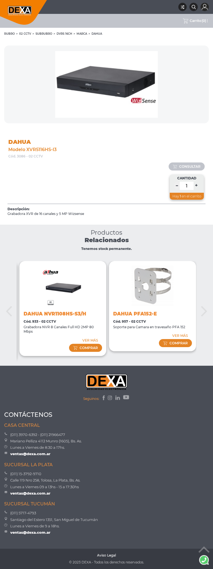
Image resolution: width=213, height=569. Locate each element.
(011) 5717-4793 (23, 513)
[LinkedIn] (118, 398)
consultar (190, 166)
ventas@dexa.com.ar (30, 454)
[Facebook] (103, 398)
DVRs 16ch (64, 34)
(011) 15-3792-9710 (25, 474)
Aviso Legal (106, 555)
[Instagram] (110, 398)
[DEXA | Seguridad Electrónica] (23, 12)
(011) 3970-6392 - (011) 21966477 (37, 434)
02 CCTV (25, 34)
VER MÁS (90, 340)
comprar (89, 348)
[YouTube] (126, 398)
